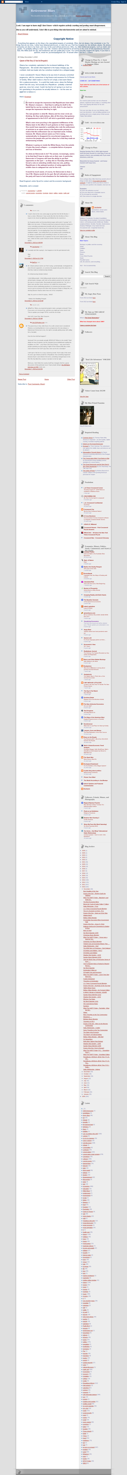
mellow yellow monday (89, 1280)
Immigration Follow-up (89, 970)
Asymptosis (88, 674)
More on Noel (87, 930)
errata (85, 1198)
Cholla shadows (88, 819)
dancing (85, 1165)
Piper (85, 562)
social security (87, 1413)
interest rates (87, 1255)
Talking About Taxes (89, 988)
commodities (87, 1147)
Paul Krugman (88, 710)
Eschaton (87, 789)
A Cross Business (89, 516)
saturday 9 (86, 1388)
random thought (87, 1362)
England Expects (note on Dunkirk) (94, 719)
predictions (86, 1346)
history (85, 1234)
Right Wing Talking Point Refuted (93, 1041)
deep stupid (86, 1170)
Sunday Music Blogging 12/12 (92, 994)
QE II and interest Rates (90, 1003)
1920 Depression (88, 1111)
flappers (85, 1202)
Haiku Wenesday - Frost (90, 906)
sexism (85, 1399)
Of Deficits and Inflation (90, 953)
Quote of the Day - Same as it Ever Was (95, 913)
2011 (83, 884)
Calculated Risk (89, 582)
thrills (84, 1433)
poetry (85, 1339)
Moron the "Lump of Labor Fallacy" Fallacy (96, 904)
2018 (83, 868)
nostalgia (85, 1303)
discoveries (86, 1179)
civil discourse (87, 1143)
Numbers (86, 1006)
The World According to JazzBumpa (96, 780)
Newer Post (22, 379)
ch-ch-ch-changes (88, 1138)
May (85, 1085)
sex (84, 1397)
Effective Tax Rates (89, 999)
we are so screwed (89, 1447)
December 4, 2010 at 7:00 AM (34, 318)
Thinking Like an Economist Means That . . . (96, 944)
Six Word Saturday (89, 968)
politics (56, 193)
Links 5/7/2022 (88, 608)
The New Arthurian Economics (94, 704)
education (86, 1188)
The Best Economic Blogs (91, 902)
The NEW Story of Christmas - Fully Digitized (96, 948)
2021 (83, 862)
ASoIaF (85, 1120)
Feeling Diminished (89, 979)
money (85, 1285)
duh (84, 1184)
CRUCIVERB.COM (89, 496)
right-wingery (87, 1385)
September (87, 1076)
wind (84, 1456)
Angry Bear (87, 629)
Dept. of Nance (89, 560)
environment (86, 1195)
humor (85, 1241)
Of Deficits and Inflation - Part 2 (92, 950)
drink (84, 1182)
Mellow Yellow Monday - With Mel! (93, 1037)
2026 (83, 850)
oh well (85, 1312)
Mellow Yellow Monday (90, 917)
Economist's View (89, 644)
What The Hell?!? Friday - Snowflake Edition (96, 1054)
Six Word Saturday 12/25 (90, 933)
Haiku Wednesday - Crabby (91, 1028)
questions (86, 1355)
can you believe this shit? (90, 1133)
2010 (83, 887)
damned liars (87, 1163)
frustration (86, 1209)
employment (86, 1193)
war (84, 1445)
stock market (87, 1422)
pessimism (86, 1332)
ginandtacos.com (89, 613)
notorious (86, 1305)
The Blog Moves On (89, 712)
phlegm (85, 1335)
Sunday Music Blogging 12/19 (92, 957)
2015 (83, 875)
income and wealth (88, 1248)
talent (84, 1426)
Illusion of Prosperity (90, 588)
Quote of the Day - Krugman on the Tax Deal (96, 985)
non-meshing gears (89, 1301)
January (86, 1094)
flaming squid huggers (83, 16)
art (84, 1117)
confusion (86, 1149)
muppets (85, 1291)
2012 (83, 882)
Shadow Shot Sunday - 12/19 (92, 955)
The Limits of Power (89, 470)
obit (84, 1307)
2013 (83, 880)
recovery (85, 1374)
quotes (61, 193)
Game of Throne (88, 1211)
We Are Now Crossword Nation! (93, 511)
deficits (85, 1172)
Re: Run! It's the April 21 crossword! (94, 498)
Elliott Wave (86, 1191)
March (86, 1089)
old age (85, 1314)
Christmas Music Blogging (91, 935)
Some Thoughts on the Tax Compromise (95, 1030)
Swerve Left (88, 638)
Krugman (28, 97)
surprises (86, 1424)
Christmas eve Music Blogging (92, 941)
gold (84, 1218)
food (84, 1204)
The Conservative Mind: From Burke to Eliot (96, 458)
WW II (85, 1463)
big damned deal (88, 1124)
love (84, 1271)
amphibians (86, 1113)
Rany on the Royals (90, 737)
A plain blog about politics (92, 770)
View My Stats (84, 396)
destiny (85, 1175)
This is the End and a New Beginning (94, 583)
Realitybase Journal (90, 651)
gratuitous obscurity (89, 1220)
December (87, 889)
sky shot (85, 1408)
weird (84, 1452)
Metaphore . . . (87, 1017)
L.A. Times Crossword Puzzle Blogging (95, 908)
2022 (83, 859)
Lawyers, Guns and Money (92, 730)
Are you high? (88, 706)
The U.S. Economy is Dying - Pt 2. (93, 911)
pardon (85, 1319)
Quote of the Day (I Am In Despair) (93, 1048)
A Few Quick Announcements (92, 601)
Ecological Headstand (91, 764)
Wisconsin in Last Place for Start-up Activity (96, 725)
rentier (85, 1381)
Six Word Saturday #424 (91, 826)
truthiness (86, 1440)
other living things (88, 1316)
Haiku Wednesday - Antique (91, 1069)
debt (84, 1168)
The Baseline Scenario (91, 600)
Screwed (85, 446)
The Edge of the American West (94, 717)
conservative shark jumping (91, 1154)
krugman (45, 193)
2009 (83, 1096)
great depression (88, 1223)
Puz (84, 1351)
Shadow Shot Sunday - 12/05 (92, 1043)
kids (84, 1264)
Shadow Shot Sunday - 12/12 (92, 997)
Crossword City (89, 509)
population (86, 1344)
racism (85, 1360)
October (86, 1074)
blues (84, 1129)
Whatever (86, 1454)
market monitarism (88, 1275)
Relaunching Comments (90, 772)
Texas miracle (87, 1431)
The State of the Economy (91, 1032)
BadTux (34, 262)
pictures (85, 1337)
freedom (85, 1207)
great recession (87, 1225)
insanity (85, 1252)
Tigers (85, 1436)
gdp (84, 1214)
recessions (86, 1371)
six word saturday (88, 1406)
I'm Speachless (88, 1039)
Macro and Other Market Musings (94, 659)
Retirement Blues (43, 11)
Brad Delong (23, 34)
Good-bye (87, 504)
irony (84, 1259)
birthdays (86, 1127)
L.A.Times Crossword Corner (93, 488)
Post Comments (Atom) (36, 384)
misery (51, 193)
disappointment (87, 1177)
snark (84, 1410)
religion (85, 1378)
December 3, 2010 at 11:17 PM (34, 258)
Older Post (71, 379)
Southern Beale (89, 697)
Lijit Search (83, 287)
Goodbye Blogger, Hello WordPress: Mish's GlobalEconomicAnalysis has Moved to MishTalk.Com (96, 751)
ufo (84, 1442)
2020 (83, 864)
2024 (83, 855)
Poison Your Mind (89, 777)
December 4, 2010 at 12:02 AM (34, 300)
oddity (85, 1310)
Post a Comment (24, 374)
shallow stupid (87, 1403)
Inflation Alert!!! (87, 915)
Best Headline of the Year (90, 891)
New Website (87, 692)
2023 (83, 857)
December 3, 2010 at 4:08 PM (34, 242)
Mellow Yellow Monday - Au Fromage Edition (96, 990)
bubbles (85, 1131)
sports (85, 1417)
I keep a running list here (88, 325)
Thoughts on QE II (88, 1021)
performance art (88, 1330)
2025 (83, 853)
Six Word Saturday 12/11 (90, 1001)
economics (39, 193)
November (87, 1071)
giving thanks (87, 1216)
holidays (85, 1236)
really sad (66, 193)
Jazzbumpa (35, 246)
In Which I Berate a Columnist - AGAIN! (95, 992)
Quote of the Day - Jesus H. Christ (93, 924)
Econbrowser (88, 724)
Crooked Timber (89, 552)
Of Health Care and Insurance (92, 972)
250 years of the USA (90, 568)
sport (84, 1415)
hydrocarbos (87, 1243)
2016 (83, 873)
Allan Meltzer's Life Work (91, 661)
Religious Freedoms (89, 813)
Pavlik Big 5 (86, 1326)
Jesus (85, 1262)
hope (84, 1239)
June (85, 1083)
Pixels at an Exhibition (91, 811)
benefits (85, 1122)
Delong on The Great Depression (93, 444)
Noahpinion (88, 666)
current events (30, 193)
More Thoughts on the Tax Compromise (95, 1014)
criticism (85, 1159)
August (86, 1078)
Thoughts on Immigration (90, 981)
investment (86, 1257)
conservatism (87, 1152)
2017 (83, 871)
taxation (85, 1429)
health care (86, 1232)
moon (84, 1287)
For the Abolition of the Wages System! (95, 765)
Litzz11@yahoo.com (38, 322)
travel (84, 1438)
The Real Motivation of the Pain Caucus (95, 732)
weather (85, 1449)
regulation (86, 1376)
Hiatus (85, 1012)
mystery (85, 1296)
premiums (86, 1349)
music (85, 1294)
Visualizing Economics (91, 621)
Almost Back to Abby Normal (92, 590)
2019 (83, 866)
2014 (83, 877)
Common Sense (88, 437)
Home (47, 379)
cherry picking (87, 1140)
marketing (86, 1278)
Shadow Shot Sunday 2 (91, 817)
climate (85, 1145)
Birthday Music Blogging (90, 1019)
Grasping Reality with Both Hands (95, 595)
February (87, 1092)
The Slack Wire (88, 757)
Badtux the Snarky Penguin (93, 567)
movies (85, 1289)
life (84, 1268)
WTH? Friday (87, 1461)
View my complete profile (87, 230)
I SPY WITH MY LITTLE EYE (92, 682)
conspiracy (86, 1156)
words (85, 1458)
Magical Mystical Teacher (92, 803)
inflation (85, 1250)
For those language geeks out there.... (95, 639)
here (94, 298)
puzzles (85, 1353)
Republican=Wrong (88, 1383)
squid (84, 1419)
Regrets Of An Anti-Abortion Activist (94, 699)
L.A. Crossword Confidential (93, 503)
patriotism (86, 1323)
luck (84, 1273)
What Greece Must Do (90, 759)
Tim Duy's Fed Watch (91, 691)
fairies (85, 1200)
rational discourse (88, 1367)
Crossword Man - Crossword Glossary (96, 538)
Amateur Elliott (87, 65)
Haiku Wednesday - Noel (90, 946)
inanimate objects (88, 1246)
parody (85, 1321)
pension (85, 1328)
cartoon (85, 1136)
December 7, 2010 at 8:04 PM (34, 369)
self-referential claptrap (90, 1394)
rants (84, 1365)
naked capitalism (89, 606)
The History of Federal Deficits (92, 1034)
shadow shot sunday (89, 1401)
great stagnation (88, 1227)
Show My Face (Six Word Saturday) (95, 824)
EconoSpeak (88, 573)
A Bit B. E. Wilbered (90, 524)
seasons (85, 1392)
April (85, 1087)
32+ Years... (87, 646)
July (85, 1080)
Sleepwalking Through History (92, 452)
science (85, 1390)
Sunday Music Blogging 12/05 (92, 1046)
